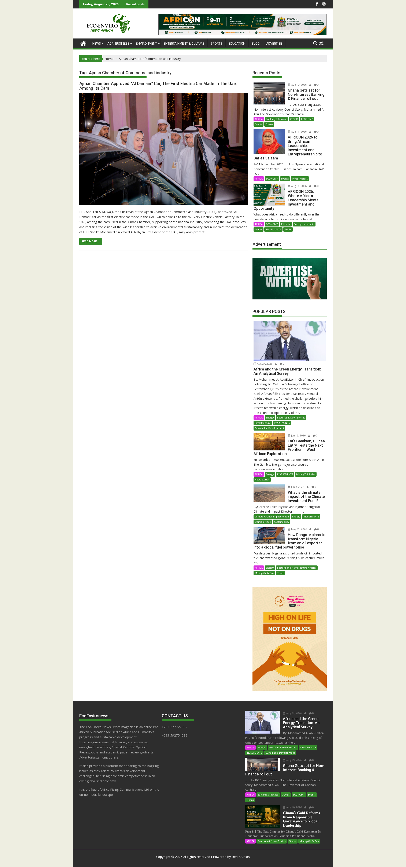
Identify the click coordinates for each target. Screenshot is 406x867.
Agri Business (118, 43)
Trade (288, 229)
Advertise (274, 43)
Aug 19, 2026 (299, 84)
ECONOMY (307, 119)
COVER (294, 119)
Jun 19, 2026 (298, 435)
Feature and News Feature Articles (296, 567)
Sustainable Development (269, 428)
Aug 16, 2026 (294, 807)
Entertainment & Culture (184, 43)
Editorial (286, 224)
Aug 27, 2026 (264, 363)
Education (237, 43)
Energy (270, 417)
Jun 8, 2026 (297, 487)
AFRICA (259, 119)
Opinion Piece (263, 521)
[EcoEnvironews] (83, 42)
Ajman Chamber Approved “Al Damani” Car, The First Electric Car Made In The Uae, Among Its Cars (158, 86)
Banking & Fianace (276, 119)
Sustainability (281, 521)
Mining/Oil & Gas (305, 474)
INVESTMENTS (300, 178)
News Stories (262, 479)
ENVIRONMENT (146, 43)
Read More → (90, 241)
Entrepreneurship (304, 224)
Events (258, 124)
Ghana (269, 124)
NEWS (96, 43)
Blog (256, 43)
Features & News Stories (291, 417)
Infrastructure (263, 422)
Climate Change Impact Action (272, 516)
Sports (216, 43)
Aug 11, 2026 (299, 131)
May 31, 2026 (299, 529)
